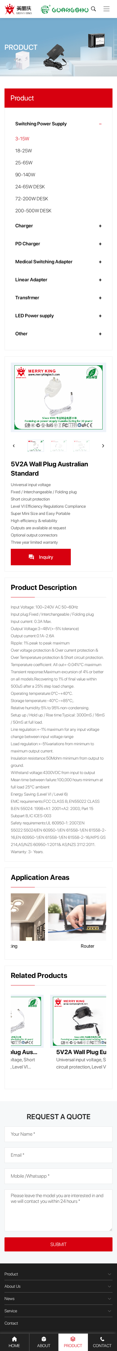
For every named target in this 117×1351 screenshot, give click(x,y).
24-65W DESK (30, 187)
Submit (58, 1244)
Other (21, 333)
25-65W (23, 163)
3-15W (22, 139)
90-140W (25, 175)
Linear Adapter (31, 279)
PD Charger (27, 244)
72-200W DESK (31, 199)
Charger (24, 226)
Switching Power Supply (41, 124)
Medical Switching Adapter (44, 262)
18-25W (23, 151)
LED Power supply (34, 315)
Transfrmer (27, 297)
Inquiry (46, 557)
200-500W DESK (33, 211)
